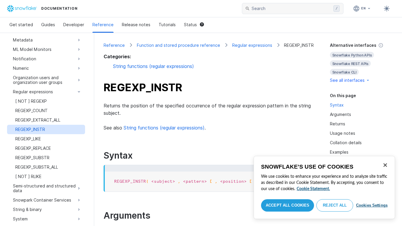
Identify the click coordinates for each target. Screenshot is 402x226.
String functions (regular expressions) (153, 66)
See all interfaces (347, 80)
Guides (48, 24)
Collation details (346, 142)
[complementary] (361, 62)
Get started (21, 24)
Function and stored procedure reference (178, 45)
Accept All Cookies (287, 205)
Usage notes (342, 133)
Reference (103, 24)
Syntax (337, 104)
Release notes (136, 24)
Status (190, 24)
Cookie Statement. (313, 189)
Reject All (335, 205)
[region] (324, 187)
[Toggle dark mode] (387, 8)
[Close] (385, 165)
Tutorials (167, 24)
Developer (73, 24)
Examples (339, 151)
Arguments (340, 114)
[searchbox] (291, 8)
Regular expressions (252, 45)
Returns (337, 123)
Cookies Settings (372, 205)
